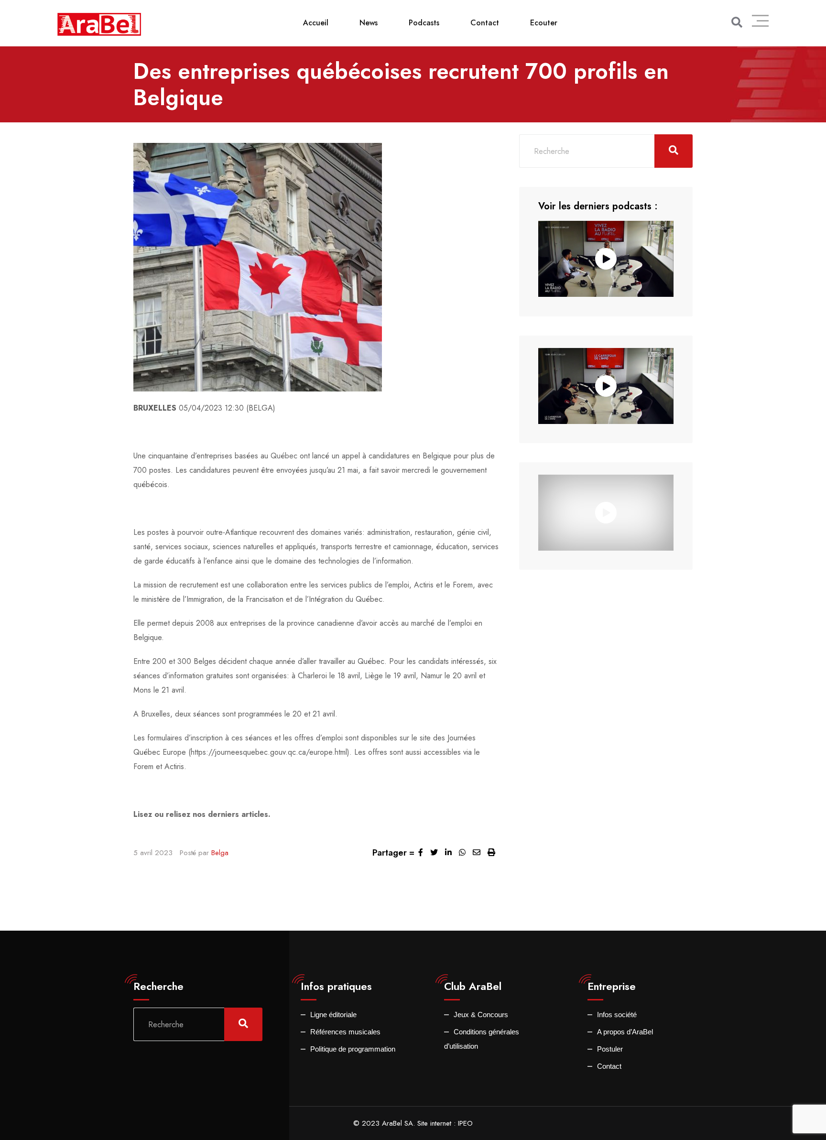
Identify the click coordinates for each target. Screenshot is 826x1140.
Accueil (315, 22)
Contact (484, 22)
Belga (219, 852)
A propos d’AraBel (625, 1032)
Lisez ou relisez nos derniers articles (200, 814)
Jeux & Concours (481, 1014)
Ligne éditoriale (333, 1014)
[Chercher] (736, 22)
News (368, 22)
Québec (284, 455)
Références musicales (345, 1032)
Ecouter (543, 22)
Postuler (610, 1049)
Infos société (617, 1014)
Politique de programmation (352, 1049)
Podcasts (424, 22)
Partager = (393, 853)
